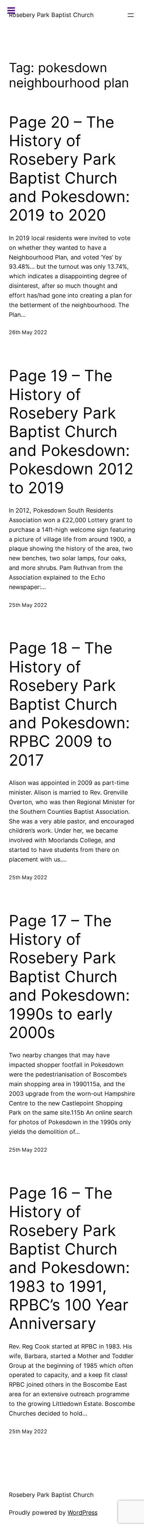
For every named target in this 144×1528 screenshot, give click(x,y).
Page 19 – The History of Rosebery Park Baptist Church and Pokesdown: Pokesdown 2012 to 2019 (71, 431)
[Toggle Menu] (11, 10)
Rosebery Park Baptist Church (51, 15)
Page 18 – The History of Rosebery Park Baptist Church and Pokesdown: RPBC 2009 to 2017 (69, 704)
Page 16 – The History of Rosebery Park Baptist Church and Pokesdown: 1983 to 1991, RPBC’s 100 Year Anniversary (69, 1258)
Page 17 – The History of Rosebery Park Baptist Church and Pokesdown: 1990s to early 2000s (69, 976)
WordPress (82, 1512)
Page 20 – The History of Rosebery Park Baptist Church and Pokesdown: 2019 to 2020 (69, 169)
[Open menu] (130, 15)
